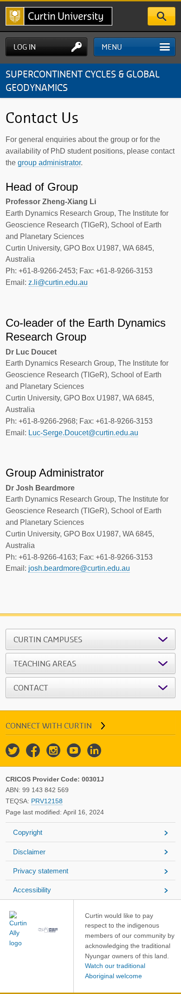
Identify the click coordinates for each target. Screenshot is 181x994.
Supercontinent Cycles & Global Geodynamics (83, 80)
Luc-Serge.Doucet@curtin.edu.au (83, 433)
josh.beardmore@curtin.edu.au (79, 568)
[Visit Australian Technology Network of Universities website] (48, 929)
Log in (24, 47)
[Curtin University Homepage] (59, 16)
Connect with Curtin (49, 725)
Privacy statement (40, 871)
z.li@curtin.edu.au (58, 282)
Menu (112, 47)
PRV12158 (47, 801)
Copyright (27, 832)
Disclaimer (29, 852)
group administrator (49, 163)
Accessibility (32, 890)
